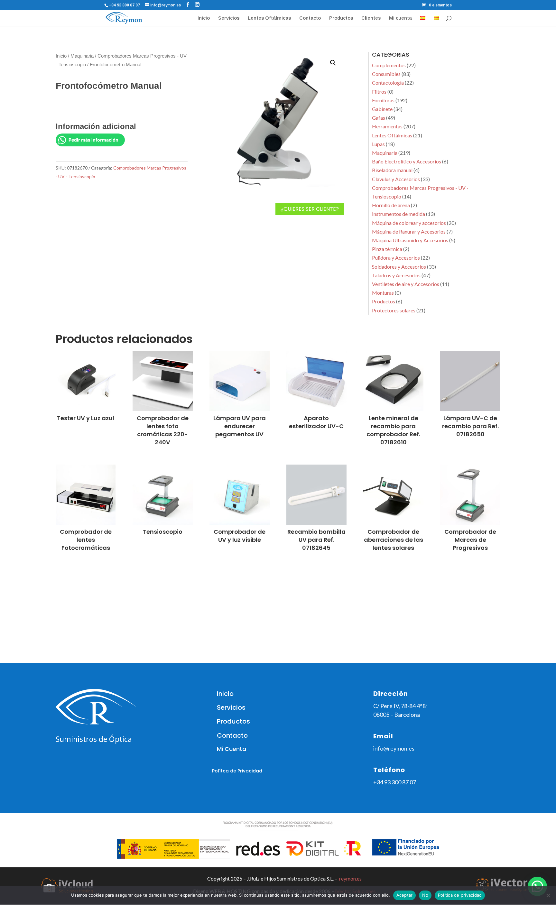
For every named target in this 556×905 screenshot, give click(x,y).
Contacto (310, 18)
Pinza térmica (387, 249)
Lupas (378, 144)
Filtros (379, 91)
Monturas (383, 293)
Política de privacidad (460, 895)
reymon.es (350, 878)
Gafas (378, 118)
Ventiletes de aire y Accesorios (405, 284)
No (425, 895)
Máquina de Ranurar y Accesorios (409, 231)
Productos (341, 18)
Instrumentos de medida (398, 214)
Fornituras (383, 100)
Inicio (204, 18)
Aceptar (404, 895)
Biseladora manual (392, 170)
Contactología (388, 82)
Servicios (228, 18)
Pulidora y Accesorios (396, 257)
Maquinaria (82, 56)
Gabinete (382, 109)
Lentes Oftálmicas (269, 18)
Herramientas (387, 126)
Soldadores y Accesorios (399, 266)
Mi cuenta (400, 18)
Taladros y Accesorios (396, 275)
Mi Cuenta (231, 749)
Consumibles (386, 74)
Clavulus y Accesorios (396, 179)
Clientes (371, 18)
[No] (548, 895)
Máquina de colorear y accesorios (409, 223)
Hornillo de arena (391, 205)
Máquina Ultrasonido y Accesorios (410, 240)
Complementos (389, 65)
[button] (333, 63)
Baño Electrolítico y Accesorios (406, 161)
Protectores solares (393, 310)
